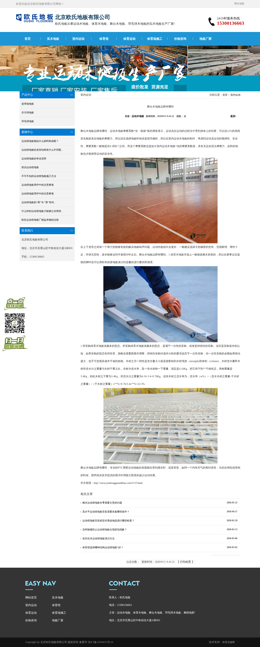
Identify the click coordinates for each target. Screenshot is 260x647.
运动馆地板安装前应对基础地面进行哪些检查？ (108, 520)
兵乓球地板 (28, 112)
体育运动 (129, 38)
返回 (233, 116)
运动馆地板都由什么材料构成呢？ (40, 141)
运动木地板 (138, 116)
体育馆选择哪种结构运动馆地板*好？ (102, 547)
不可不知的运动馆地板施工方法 (39, 176)
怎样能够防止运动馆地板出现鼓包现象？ (104, 529)
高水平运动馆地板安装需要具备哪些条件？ (105, 511)
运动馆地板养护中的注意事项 (38, 184)
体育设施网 (228, 642)
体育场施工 (154, 38)
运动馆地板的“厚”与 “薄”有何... (39, 202)
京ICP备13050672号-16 (100, 642)
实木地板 (53, 38)
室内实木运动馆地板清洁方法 (98, 538)
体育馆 (103, 38)
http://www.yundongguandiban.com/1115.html (118, 482)
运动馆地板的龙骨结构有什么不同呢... (42, 149)
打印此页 (185, 561)
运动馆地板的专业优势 (34, 158)
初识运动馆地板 (30, 167)
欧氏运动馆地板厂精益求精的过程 (40, 219)
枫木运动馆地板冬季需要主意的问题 (102, 502)
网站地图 (239, 3)
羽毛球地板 (28, 121)
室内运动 (78, 38)
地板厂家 (205, 38)
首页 (28, 38)
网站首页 (31, 597)
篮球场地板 (28, 103)
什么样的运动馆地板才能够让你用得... (42, 211)
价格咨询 (180, 38)
